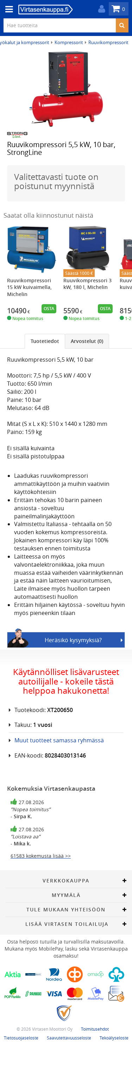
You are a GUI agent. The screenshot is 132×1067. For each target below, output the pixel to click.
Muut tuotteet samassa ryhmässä (59, 740)
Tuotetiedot (45, 341)
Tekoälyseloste (114, 1038)
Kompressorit (69, 42)
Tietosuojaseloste (21, 1038)
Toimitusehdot (95, 1029)
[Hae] (121, 25)
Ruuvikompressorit (108, 42)
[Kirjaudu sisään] (100, 9)
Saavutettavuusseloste (69, 1038)
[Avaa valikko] (7, 9)
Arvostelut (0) (87, 341)
